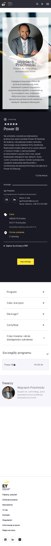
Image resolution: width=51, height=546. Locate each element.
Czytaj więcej (41, 175)
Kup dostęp (25, 262)
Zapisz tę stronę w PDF (17, 246)
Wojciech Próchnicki (30, 387)
